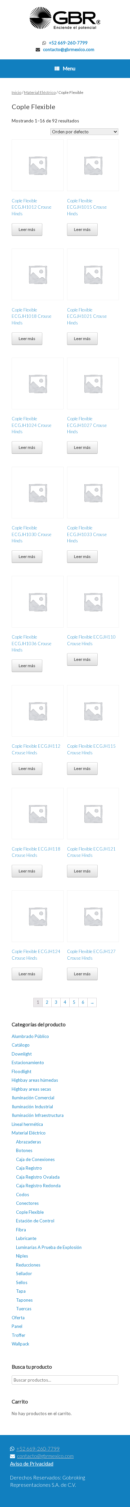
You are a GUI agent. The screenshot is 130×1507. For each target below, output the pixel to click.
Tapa (21, 1291)
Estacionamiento (28, 1062)
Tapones (24, 1300)
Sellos (21, 1282)
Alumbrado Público (30, 1036)
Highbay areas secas (31, 1089)
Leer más (27, 229)
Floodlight (21, 1071)
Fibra (21, 1229)
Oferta (18, 1317)
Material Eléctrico (40, 92)
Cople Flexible (30, 1212)
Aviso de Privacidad (31, 1464)
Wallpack (20, 1343)
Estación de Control (35, 1220)
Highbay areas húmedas (35, 1080)
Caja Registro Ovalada (38, 1177)
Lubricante (26, 1238)
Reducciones (28, 1264)
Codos (22, 1194)
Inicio (16, 92)
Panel (17, 1326)
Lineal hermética (27, 1124)
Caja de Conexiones (35, 1159)
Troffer (18, 1335)
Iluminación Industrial (32, 1106)
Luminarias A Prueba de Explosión (49, 1247)
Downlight (22, 1054)
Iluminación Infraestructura (38, 1115)
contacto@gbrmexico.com (68, 49)
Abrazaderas (28, 1141)
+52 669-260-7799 (68, 42)
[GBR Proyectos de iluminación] (65, 18)
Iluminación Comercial (33, 1097)
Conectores (27, 1203)
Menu (69, 68)
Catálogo (21, 1045)
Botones (24, 1150)
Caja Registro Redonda (38, 1185)
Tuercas (23, 1308)
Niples (22, 1256)
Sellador (24, 1273)
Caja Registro (29, 1168)
